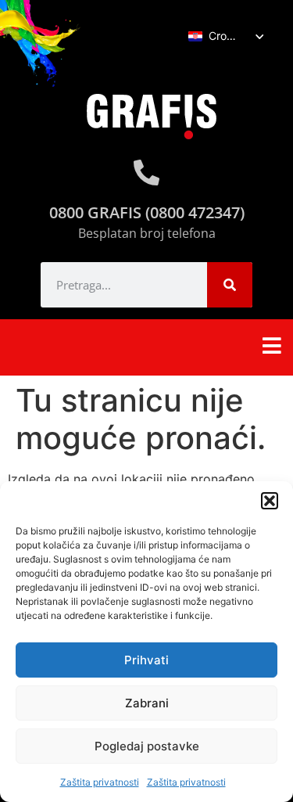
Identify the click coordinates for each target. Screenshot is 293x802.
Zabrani (147, 703)
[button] (269, 501)
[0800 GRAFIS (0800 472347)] (146, 172)
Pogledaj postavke (147, 746)
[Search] (229, 284)
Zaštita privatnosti (99, 782)
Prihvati (146, 660)
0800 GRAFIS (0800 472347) (147, 212)
